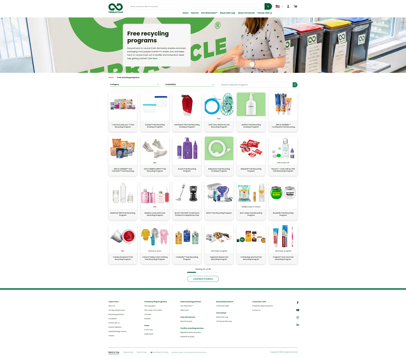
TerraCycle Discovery (224, 321)
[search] (268, 6)
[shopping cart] (295, 6)
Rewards (147, 319)
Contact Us (256, 310)
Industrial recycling (187, 337)
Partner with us (264, 13)
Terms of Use (142, 352)
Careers (111, 336)
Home (110, 77)
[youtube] (297, 310)
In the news (148, 330)
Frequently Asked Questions (262, 306)
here (155, 58)
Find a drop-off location (153, 310)
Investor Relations (114, 327)
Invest (185, 13)
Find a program (150, 306)
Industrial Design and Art (117, 331)
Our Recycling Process (116, 310)
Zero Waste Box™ (209, 13)
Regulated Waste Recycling (190, 332)
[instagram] (298, 317)
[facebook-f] (298, 303)
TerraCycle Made (222, 306)
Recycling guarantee (116, 314)
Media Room (149, 334)
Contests (147, 314)
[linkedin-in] (298, 325)
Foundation (112, 319)
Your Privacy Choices (160, 352)
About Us (111, 306)
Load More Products (203, 279)
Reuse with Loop (227, 13)
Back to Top (113, 352)
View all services (186, 321)
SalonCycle (184, 310)
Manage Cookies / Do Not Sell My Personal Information (189, 352)
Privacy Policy (128, 352)
